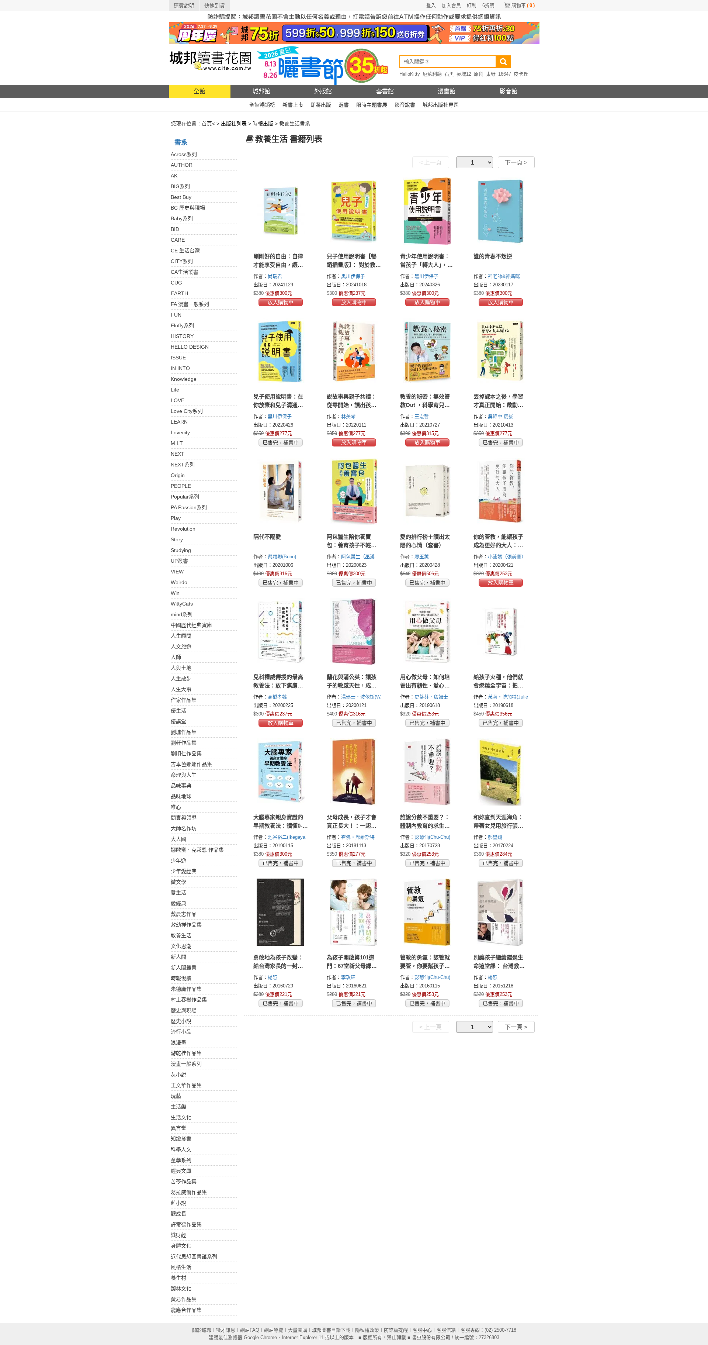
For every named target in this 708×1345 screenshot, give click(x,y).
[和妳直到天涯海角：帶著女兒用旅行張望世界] (501, 772)
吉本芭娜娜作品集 (191, 764)
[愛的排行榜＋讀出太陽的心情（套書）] (427, 491)
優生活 (178, 711)
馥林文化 (181, 1288)
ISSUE (178, 358)
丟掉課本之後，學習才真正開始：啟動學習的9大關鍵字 (498, 405)
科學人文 (181, 1149)
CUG (176, 283)
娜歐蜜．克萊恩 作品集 (197, 850)
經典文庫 (181, 1171)
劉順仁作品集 (186, 753)
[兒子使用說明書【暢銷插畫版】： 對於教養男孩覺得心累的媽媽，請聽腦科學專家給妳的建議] (354, 211)
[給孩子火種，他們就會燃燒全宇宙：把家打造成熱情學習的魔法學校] (501, 631)
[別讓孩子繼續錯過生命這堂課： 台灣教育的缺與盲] (501, 912)
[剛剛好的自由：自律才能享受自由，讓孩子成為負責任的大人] (281, 211)
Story (177, 539)
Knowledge (184, 379)
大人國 (178, 839)
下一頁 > (516, 162)
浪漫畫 (178, 1042)
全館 (199, 91)
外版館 (323, 91)
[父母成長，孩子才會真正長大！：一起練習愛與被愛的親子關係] (354, 772)
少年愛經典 (184, 871)
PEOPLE (181, 486)
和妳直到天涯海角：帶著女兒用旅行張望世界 (498, 825)
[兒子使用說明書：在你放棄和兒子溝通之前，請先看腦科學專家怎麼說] (281, 351)
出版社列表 (234, 124)
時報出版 (263, 124)
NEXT (177, 454)
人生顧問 (181, 636)
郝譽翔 (496, 837)
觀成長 (178, 1214)
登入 (431, 5)
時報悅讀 (181, 978)
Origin (178, 475)
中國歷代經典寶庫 (191, 625)
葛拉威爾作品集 (189, 1192)
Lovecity (180, 432)
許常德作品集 (186, 1224)
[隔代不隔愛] (281, 491)
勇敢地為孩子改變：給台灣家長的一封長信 (278, 965)
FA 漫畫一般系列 (190, 304)
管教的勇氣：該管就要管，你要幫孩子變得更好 (425, 965)
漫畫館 (446, 91)
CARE (178, 240)
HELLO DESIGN (190, 347)
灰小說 (178, 1074)
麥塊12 (464, 74)
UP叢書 (179, 561)
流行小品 (181, 1032)
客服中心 (422, 1330)
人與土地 (181, 668)
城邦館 (261, 91)
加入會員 (451, 5)
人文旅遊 (181, 646)
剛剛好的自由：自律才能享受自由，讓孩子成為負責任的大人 (278, 264)
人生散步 (181, 679)
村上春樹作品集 (189, 1000)
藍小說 (178, 1203)
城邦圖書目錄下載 (331, 1330)
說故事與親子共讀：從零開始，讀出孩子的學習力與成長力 (351, 405)
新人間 (178, 957)
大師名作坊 (184, 828)
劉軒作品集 (184, 743)
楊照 (273, 977)
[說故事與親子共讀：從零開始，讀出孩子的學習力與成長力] (354, 351)
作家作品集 (184, 700)
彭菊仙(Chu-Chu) (432, 837)
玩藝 (176, 1096)
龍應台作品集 (186, 1310)
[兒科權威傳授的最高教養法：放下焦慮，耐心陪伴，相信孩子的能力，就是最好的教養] (281, 631)
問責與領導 (184, 818)
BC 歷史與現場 (188, 208)
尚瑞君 (276, 276)
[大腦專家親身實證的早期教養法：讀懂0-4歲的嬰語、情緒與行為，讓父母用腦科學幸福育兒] (281, 772)
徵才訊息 (225, 1330)
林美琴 (349, 416)
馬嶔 (509, 416)
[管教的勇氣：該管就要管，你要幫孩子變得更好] (427, 912)
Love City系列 (187, 411)
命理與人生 (184, 775)
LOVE (177, 400)
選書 (344, 105)
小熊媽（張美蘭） (508, 556)
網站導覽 (273, 1330)
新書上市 (292, 105)
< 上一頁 (430, 162)
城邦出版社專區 (441, 105)
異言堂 (178, 1128)
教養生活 (181, 935)
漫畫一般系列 (186, 1064)
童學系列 (181, 1160)
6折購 (488, 5)
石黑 (449, 74)
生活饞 (178, 1107)
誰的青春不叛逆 (492, 256)
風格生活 (181, 1267)
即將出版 (320, 105)
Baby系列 (182, 218)
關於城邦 (201, 1330)
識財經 (178, 1235)
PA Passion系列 (189, 507)
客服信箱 (446, 1330)
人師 (176, 657)
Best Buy (181, 197)
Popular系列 (185, 497)
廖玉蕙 (422, 556)
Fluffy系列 (182, 325)
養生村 (178, 1278)
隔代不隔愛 (267, 537)
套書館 (385, 91)
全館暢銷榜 (262, 105)
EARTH (179, 293)
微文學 (178, 882)
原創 (478, 74)
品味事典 (181, 786)
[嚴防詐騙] (354, 16)
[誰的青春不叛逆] (501, 211)
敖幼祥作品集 (186, 925)
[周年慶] (354, 33)
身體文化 (181, 1246)
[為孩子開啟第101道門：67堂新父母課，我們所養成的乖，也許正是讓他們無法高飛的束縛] (354, 912)
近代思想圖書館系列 (194, 1256)
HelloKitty (409, 74)
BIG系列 (180, 186)
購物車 (523, 5)
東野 (491, 74)
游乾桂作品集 (186, 1053)
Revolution (183, 529)
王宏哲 (422, 416)
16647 (504, 74)
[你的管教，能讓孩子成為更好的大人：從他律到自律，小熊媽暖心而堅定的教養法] (501, 491)
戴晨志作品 (184, 914)
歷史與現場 (184, 1010)
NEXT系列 (183, 465)
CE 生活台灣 (185, 251)
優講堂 (178, 721)
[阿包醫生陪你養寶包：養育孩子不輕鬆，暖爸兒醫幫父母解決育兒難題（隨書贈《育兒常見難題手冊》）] (354, 491)
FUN (176, 315)
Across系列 (184, 154)
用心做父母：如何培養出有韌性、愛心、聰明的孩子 (425, 685)
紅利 (471, 5)
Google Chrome (260, 1337)
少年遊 (178, 860)
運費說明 (184, 5)
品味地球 (181, 796)
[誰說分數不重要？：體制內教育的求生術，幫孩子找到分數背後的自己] (427, 772)
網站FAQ (249, 1330)
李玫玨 (349, 977)
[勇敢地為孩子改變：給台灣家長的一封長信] (281, 912)
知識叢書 (181, 1139)
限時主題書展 (371, 105)
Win (175, 593)
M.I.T (177, 443)
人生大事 (181, 689)
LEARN (179, 422)
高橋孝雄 (278, 697)
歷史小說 (181, 1021)
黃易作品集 (184, 1299)
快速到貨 (214, 5)
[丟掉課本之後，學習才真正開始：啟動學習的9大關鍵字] (501, 351)
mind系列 (181, 614)
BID (175, 229)
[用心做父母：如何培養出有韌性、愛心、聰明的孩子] (427, 631)
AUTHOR (181, 165)
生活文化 (181, 1117)
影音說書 (405, 105)
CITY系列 (182, 261)
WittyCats (182, 604)
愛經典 (178, 903)
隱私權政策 (367, 1330)
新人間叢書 (184, 967)
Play (176, 518)
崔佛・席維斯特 (358, 837)
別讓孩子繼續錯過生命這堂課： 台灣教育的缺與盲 (499, 965)
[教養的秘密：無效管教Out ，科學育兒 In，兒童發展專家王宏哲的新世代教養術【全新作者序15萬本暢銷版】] (427, 351)
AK (174, 176)
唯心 (176, 807)
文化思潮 (181, 946)
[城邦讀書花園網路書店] (210, 64)
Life (175, 390)
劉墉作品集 (184, 732)
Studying (181, 550)
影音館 (508, 91)
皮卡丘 (521, 74)
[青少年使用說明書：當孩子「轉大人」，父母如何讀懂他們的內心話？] (427, 211)
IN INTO (180, 368)
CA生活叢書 (184, 272)
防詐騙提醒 (396, 1330)
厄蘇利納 (432, 74)
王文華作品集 (186, 1085)
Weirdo (179, 582)
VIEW (177, 572)
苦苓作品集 (184, 1181)
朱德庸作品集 (186, 989)
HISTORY (182, 336)
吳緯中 (496, 416)
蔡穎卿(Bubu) (282, 556)
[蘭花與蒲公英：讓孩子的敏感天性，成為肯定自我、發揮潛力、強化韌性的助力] (354, 631)
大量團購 (297, 1330)
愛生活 (178, 893)
